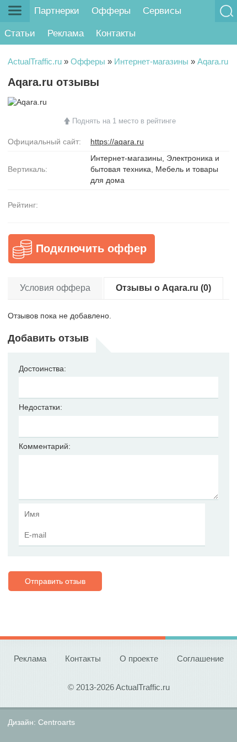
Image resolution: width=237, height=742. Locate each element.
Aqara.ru (212, 61)
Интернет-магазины (151, 61)
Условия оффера (55, 288)
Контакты (116, 33)
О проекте (139, 658)
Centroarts (56, 722)
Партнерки (56, 11)
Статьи (19, 33)
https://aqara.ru (117, 141)
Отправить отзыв (55, 581)
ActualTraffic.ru (35, 61)
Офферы (111, 11)
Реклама (65, 33)
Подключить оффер (91, 248)
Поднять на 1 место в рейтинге (124, 121)
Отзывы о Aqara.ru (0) (163, 288)
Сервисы (162, 11)
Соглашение (200, 658)
